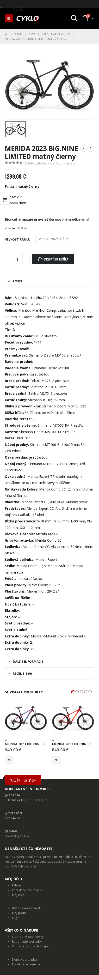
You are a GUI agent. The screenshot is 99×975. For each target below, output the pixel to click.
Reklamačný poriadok (27, 941)
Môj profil (19, 913)
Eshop (16, 885)
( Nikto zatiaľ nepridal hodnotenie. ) (49, 163)
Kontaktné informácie (27, 890)
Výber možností (9, 760)
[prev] (83, 148)
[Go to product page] (26, 718)
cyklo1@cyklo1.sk (17, 836)
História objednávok (26, 908)
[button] (9, 18)
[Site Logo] (28, 18)
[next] (90, 148)
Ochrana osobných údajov (31, 946)
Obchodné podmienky (28, 937)
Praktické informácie (26, 964)
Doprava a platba (24, 959)
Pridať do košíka (56, 259)
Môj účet (18, 895)
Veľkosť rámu (17, 239)
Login (15, 918)
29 (6, 739)
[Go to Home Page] (6, 34)
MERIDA (22, 228)
